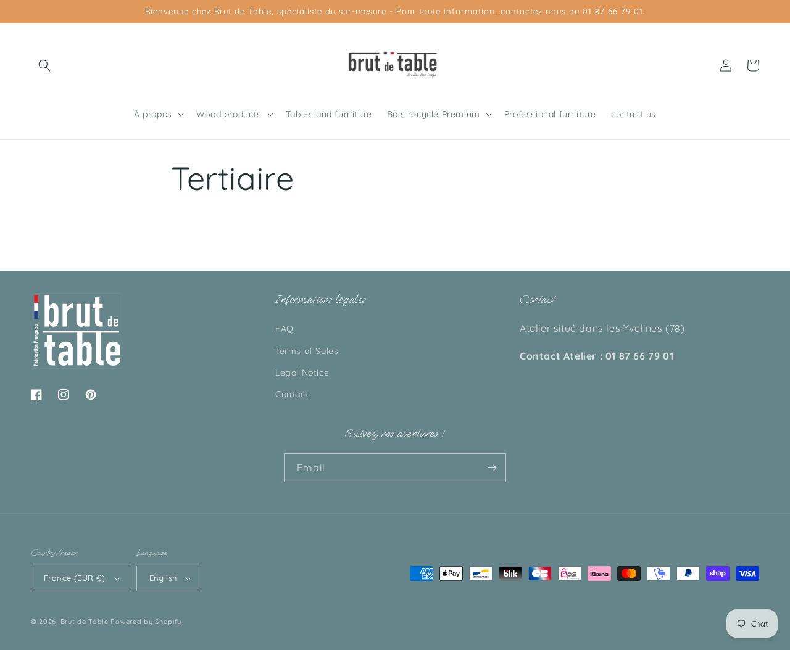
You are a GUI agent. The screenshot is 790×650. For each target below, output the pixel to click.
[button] (44, 65)
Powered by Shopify (145, 621)
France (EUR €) (75, 578)
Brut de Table (84, 621)
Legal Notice (302, 372)
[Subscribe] (491, 467)
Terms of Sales (306, 350)
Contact (292, 394)
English (163, 578)
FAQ (284, 328)
